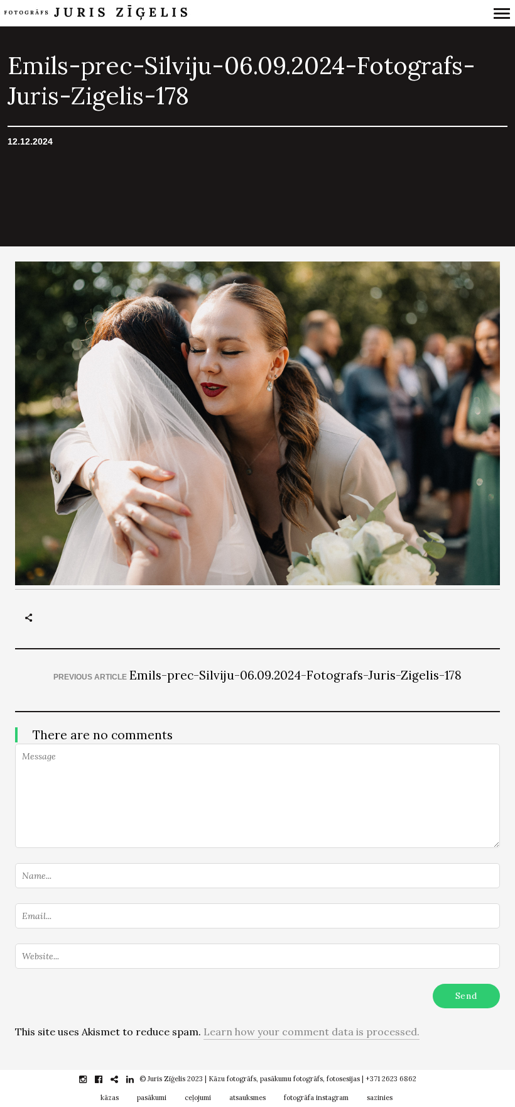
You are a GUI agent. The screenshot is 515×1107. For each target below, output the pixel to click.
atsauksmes (247, 1097)
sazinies (380, 1097)
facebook (105, 1079)
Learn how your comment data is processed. (311, 1031)
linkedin (136, 1079)
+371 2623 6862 (391, 1078)
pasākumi (151, 1097)
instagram (89, 1079)
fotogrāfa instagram (316, 1097)
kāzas (109, 1097)
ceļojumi (198, 1097)
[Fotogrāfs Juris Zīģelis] (197, 13)
